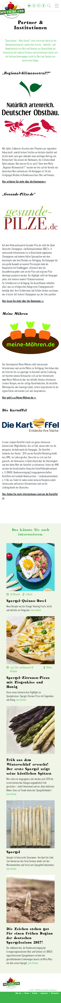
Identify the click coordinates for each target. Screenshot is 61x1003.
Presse (26, 993)
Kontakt (34, 993)
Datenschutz (55, 993)
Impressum (44, 993)
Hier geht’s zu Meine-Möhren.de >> (19, 397)
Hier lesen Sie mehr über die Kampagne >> (23, 301)
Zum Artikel (36, 610)
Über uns (18, 993)
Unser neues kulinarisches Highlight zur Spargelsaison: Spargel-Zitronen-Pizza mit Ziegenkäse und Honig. (30, 696)
